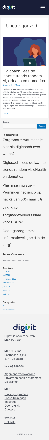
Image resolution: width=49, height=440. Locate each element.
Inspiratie (10, 401)
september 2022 (9, 279)
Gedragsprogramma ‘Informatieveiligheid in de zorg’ (24, 238)
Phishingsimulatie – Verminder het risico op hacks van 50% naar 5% (22, 192)
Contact (10, 409)
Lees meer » (8, 114)
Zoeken (6, 122)
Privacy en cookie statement (22, 377)
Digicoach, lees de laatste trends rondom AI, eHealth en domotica (24, 76)
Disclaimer (11, 381)
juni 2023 (6, 271)
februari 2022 (8, 283)
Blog (4, 305)
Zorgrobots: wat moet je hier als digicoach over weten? (23, 147)
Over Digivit (12, 405)
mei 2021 (6, 290)
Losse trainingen (15, 398)
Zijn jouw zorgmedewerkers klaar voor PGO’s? (22, 215)
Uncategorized (8, 85)
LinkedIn (9, 422)
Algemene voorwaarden (19, 374)
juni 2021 (6, 287)
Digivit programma (16, 394)
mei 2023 (6, 275)
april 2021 (6, 294)
